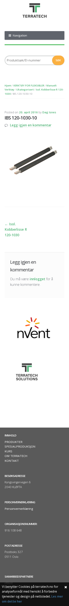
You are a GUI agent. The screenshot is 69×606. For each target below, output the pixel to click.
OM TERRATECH (16, 456)
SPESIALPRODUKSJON (20, 446)
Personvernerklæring (19, 509)
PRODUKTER (13, 442)
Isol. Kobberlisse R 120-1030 (16, 229)
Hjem (8, 85)
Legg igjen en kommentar (30, 125)
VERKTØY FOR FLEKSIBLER (28, 85)
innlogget (37, 279)
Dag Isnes (49, 112)
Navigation (20, 35)
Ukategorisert (25, 89)
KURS (8, 451)
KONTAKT (12, 461)
